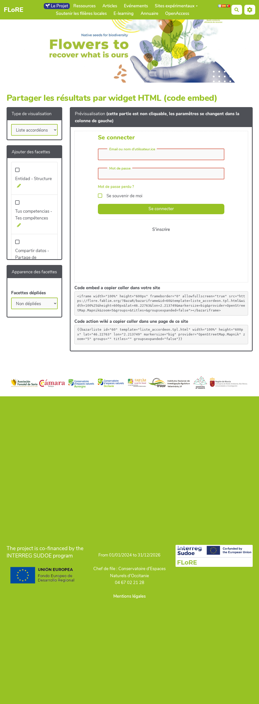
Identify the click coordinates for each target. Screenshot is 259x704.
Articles (109, 6)
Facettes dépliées (28, 293)
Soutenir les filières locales (81, 13)
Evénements (136, 6)
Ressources (84, 6)
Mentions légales (129, 596)
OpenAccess (177, 13)
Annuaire (149, 13)
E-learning (124, 13)
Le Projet (59, 6)
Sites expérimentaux (175, 6)
